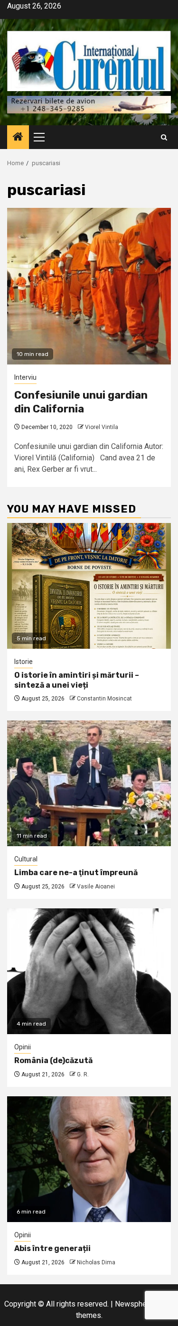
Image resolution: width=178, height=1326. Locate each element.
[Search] (164, 137)
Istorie (23, 661)
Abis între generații (52, 1248)
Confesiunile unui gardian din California (81, 402)
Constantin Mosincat (104, 698)
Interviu (25, 377)
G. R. (83, 1074)
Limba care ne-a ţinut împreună (76, 872)
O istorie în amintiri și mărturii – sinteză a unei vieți (76, 680)
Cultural (25, 859)
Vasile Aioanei (96, 886)
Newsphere (134, 1303)
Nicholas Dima (96, 1262)
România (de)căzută (53, 1060)
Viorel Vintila (101, 427)
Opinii (22, 1047)
